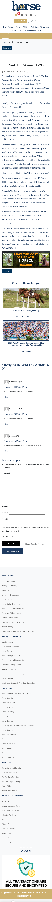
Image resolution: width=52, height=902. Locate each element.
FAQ (3, 819)
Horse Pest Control (9, 734)
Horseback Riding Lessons (11, 613)
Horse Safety (6, 739)
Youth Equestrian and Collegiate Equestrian (18, 631)
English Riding (7, 590)
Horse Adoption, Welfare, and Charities (16, 693)
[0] (16, 15)
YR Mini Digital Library (11, 781)
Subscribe (20, 21)
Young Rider (6, 786)
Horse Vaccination (8, 743)
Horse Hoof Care (8, 721)
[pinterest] (31, 15)
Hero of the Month (25, 30)
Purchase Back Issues (9, 772)
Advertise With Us (9, 815)
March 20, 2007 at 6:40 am (15, 441)
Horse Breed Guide (9, 581)
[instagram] (35, 15)
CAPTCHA (7, 536)
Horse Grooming (8, 711)
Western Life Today (9, 790)
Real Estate (37, 30)
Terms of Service (8, 828)
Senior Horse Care (8, 757)
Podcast (18, 27)
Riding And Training (9, 585)
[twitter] (26, 15)
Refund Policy (7, 833)
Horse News (7, 48)
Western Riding (7, 626)
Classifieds (5, 837)
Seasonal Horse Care (9, 752)
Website (5, 518)
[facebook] (22, 15)
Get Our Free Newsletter (11, 777)
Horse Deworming (8, 707)
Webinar (26, 27)
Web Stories (6, 842)
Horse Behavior (7, 698)
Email (5, 512)
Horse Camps (7, 599)
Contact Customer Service (11, 806)
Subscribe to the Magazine (11, 768)
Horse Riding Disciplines (11, 604)
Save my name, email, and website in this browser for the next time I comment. (25, 529)
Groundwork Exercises (10, 595)
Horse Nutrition (7, 730)
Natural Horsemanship (10, 617)
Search (34, 21)
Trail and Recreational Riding (13, 622)
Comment (6, 473)
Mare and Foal (7, 748)
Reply (6, 396)
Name (5, 506)
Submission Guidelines (10, 810)
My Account (9, 27)
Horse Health (6, 716)
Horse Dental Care (8, 702)
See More (26, 351)
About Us (5, 801)
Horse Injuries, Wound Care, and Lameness (18, 725)
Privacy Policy (7, 824)
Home (4, 42)
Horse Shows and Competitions (13, 608)
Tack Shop (35, 27)
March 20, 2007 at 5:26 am (15, 386)
